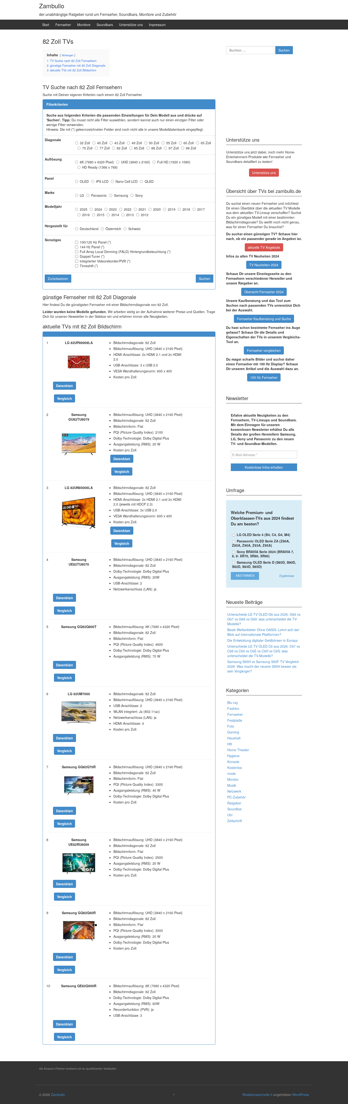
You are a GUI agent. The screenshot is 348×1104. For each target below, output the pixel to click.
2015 (100, 214)
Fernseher (63, 24)
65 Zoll (206, 142)
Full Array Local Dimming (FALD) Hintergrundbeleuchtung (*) (125, 251)
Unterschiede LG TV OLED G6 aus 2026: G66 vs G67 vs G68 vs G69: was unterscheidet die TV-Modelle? (263, 619)
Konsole (233, 761)
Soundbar (234, 809)
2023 (113, 209)
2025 (83, 209)
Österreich (113, 228)
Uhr (230, 814)
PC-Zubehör (236, 797)
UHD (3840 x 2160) (135, 162)
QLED (149, 181)
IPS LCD (102, 181)
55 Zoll (171, 142)
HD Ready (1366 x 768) (100, 167)
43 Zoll (119, 142)
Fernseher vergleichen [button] (264, 350)
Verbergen (67, 55)
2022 (127, 209)
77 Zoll (104, 148)
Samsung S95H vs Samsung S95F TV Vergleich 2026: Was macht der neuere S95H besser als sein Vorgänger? (263, 666)
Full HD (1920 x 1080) (173, 162)
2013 (130, 214)
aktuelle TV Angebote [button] (264, 247)
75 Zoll (87, 148)
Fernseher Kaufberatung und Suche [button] (264, 318)
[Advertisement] (264, 93)
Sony (139, 195)
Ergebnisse (286, 575)
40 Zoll (102, 142)
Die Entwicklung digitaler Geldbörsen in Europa (262, 640)
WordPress (300, 1094)
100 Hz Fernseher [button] (263, 377)
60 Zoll (188, 142)
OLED (84, 181)
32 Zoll (85, 142)
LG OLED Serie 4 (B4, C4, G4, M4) (263, 534)
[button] (64, 386)
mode (231, 773)
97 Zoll (174, 148)
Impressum (157, 24)
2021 (142, 209)
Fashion (233, 708)
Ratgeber (234, 803)
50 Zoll (154, 142)
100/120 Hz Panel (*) (95, 242)
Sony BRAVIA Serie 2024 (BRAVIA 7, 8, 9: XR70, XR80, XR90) (263, 554)
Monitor (233, 779)
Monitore (83, 24)
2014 (115, 214)
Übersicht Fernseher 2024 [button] (264, 291)
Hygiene (233, 755)
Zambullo (51, 5)
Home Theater (238, 749)
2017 (201, 209)
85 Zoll (139, 148)
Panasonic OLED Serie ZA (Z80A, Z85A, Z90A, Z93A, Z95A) (261, 543)
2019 (171, 209)
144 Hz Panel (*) (92, 246)
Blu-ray (232, 702)
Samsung (121, 195)
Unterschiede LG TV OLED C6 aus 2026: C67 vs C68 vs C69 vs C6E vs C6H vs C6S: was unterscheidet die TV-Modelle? (263, 651)
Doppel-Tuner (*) (92, 256)
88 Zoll (156, 148)
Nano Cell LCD (127, 181)
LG (82, 195)
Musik (231, 785)
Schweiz (134, 228)
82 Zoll (122, 148)
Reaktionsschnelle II (257, 1094)
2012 (144, 214)
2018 (186, 209)
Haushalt (234, 738)
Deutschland (89, 228)
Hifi (229, 744)
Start (45, 24)
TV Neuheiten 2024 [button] (263, 264)
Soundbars (105, 24)
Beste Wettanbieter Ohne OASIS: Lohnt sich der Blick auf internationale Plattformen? (263, 632)
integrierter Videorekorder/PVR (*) (105, 261)
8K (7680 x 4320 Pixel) (97, 162)
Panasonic (99, 195)
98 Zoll (191, 148)
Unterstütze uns (131, 24)
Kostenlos (234, 767)
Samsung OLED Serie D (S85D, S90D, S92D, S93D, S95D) (264, 564)
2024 (98, 209)
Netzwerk (234, 791)
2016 (86, 214)
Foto (230, 726)
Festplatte (234, 720)
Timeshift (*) (89, 265)
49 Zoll (137, 142)
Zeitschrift (234, 820)
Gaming (233, 732)
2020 (157, 209)
